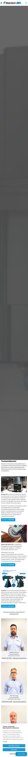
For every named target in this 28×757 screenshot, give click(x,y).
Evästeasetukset (14, 753)
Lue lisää (5, 741)
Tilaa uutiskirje (21, 754)
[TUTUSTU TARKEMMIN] (14, 484)
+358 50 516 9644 (7, 701)
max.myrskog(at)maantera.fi (19, 701)
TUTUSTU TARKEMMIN (8, 520)
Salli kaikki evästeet (14, 745)
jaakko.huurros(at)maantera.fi (19, 658)
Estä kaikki (14, 749)
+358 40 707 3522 (7, 658)
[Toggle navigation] (2, 3)
